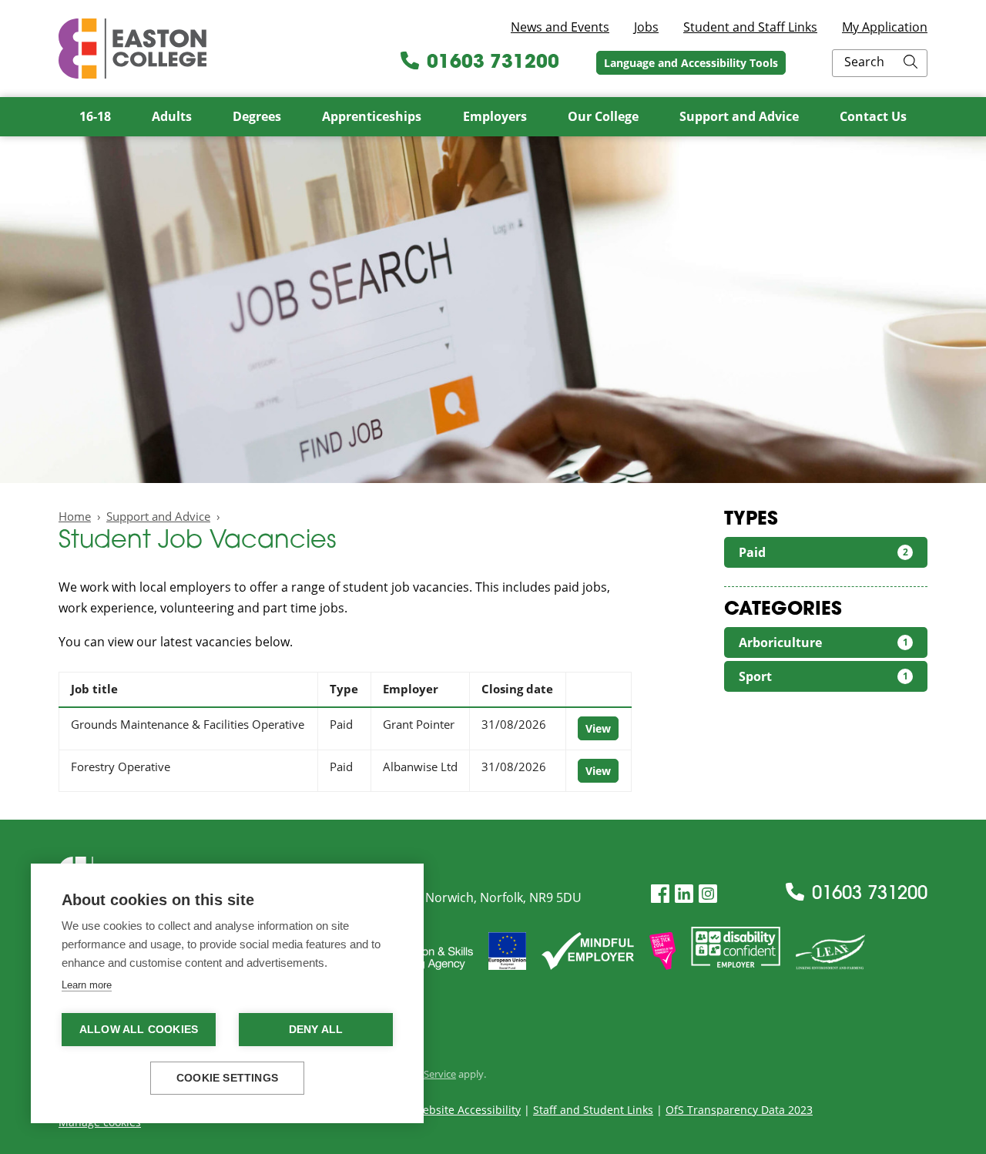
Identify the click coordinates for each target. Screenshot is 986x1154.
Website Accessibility (467, 1109)
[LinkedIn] (684, 894)
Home (75, 516)
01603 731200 (493, 63)
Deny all (316, 1029)
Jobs (646, 26)
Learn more (87, 985)
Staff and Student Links (593, 1109)
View (598, 728)
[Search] (910, 63)
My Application (884, 26)
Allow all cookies (138, 1029)
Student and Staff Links (750, 26)
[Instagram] (708, 894)
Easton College (132, 48)
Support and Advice (158, 516)
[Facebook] (660, 894)
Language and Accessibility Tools (691, 62)
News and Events (560, 26)
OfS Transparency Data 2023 (739, 1109)
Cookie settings (227, 1078)
